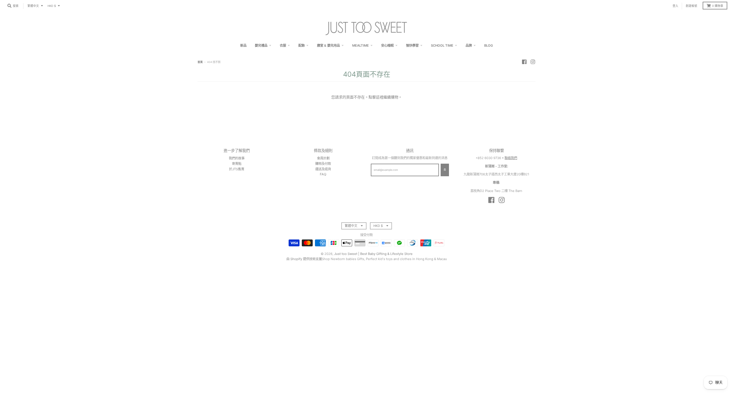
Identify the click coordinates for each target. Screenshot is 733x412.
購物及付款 (323, 164)
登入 (675, 5)
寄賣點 (236, 164)
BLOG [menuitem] (488, 45)
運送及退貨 (323, 169)
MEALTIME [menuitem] (360, 45)
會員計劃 (323, 158)
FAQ (323, 174)
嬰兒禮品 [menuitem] (261, 45)
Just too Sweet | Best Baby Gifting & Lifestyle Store (373, 254)
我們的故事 (237, 158)
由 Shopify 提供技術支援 (304, 259)
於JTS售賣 (236, 169)
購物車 (717, 5)
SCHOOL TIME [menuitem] (442, 45)
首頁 (200, 62)
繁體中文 (33, 5)
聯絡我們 (511, 158)
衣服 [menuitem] (283, 45)
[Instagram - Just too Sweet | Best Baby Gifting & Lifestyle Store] (532, 61)
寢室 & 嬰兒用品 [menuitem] (328, 45)
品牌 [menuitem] (469, 45)
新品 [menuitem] (243, 45)
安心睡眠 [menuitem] (387, 45)
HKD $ (52, 5)
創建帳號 (691, 5)
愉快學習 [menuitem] (412, 45)
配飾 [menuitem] (301, 45)
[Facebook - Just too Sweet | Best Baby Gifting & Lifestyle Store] (524, 61)
